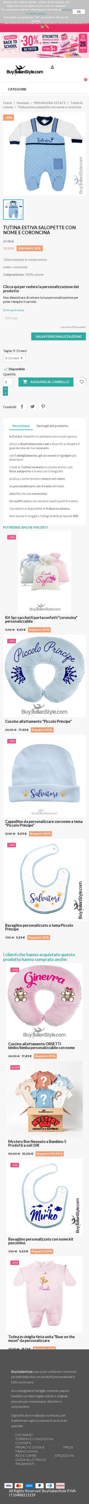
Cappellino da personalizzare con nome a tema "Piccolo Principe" (44, 823)
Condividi (22, 406)
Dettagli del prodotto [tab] (52, 426)
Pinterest (43, 406)
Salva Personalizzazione (59, 336)
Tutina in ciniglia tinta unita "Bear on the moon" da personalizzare (41, 1338)
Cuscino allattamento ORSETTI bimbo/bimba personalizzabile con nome (41, 1046)
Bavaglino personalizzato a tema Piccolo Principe (39, 927)
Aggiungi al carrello (46, 381)
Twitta (32, 406)
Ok (79, 11)
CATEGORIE (17, 89)
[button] (82, 62)
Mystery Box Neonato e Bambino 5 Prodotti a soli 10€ (37, 1143)
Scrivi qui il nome (13, 310)
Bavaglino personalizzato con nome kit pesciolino (40, 1241)
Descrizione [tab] (21, 426)
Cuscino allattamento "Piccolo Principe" (38, 721)
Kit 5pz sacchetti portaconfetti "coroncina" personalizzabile (41, 619)
